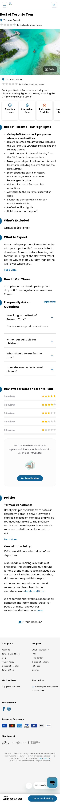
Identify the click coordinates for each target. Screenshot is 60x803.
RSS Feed (36, 666)
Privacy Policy (8, 662)
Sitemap (36, 670)
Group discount (32, 622)
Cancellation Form (40, 662)
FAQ (34, 654)
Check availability (42, 798)
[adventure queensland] (18, 742)
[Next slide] (57, 52)
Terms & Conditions (11, 654)
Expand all (50, 301)
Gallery (52, 69)
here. (40, 610)
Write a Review (30, 478)
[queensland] (34, 742)
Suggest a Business (11, 686)
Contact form (38, 690)
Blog (4, 658)
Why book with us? (40, 650)
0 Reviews (10, 396)
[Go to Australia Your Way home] (22, 5)
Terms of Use (8, 670)
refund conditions (33, 591)
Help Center (37, 658)
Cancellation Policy (10, 666)
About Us (6, 650)
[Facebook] (4, 709)
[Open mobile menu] (4, 4)
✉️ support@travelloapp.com (45, 686)
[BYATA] (5, 742)
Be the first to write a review (29, 25)
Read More (10, 270)
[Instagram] (9, 709)
